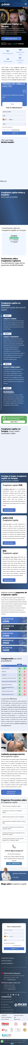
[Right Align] (26, 3)
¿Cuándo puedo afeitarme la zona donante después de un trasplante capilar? (13, 839)
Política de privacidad (18, 1015)
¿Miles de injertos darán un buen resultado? (13, 817)
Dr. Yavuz (16, 877)
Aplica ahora (14, 422)
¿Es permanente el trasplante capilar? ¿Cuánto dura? (13, 822)
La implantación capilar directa (10, 557)
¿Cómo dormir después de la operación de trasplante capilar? (13, 827)
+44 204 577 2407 (11, 989)
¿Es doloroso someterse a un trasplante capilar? (12, 811)
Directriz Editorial (5, 1019)
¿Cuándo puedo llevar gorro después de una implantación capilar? (13, 833)
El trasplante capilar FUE (9, 489)
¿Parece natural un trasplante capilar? (11, 806)
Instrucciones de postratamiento (11, 792)
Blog (15, 1017)
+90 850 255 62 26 (11, 979)
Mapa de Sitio (17, 1019)
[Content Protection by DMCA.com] (14, 1044)
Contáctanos (4, 1015)
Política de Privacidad (15, 129)
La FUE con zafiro (7, 524)
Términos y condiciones (6, 1017)
